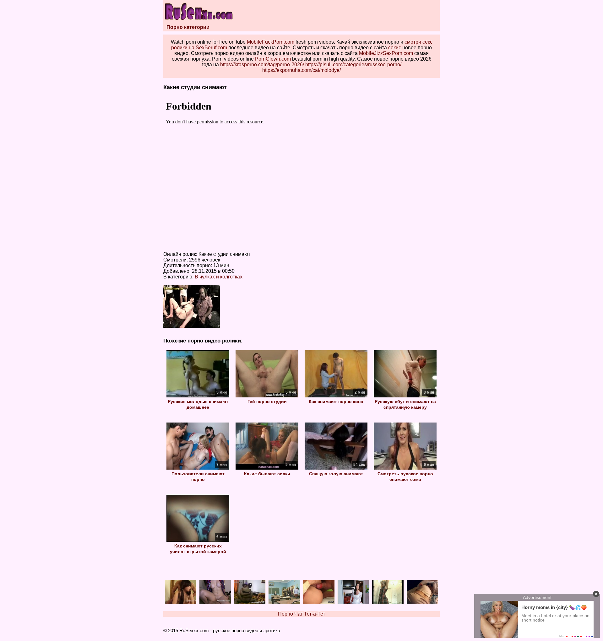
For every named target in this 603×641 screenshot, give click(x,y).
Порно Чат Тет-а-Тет (301, 614)
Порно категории (187, 27)
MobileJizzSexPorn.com (386, 53)
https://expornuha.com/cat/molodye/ (301, 70)
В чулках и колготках (218, 276)
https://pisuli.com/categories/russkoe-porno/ (353, 64)
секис (394, 47)
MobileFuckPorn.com (270, 42)
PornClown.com (273, 59)
